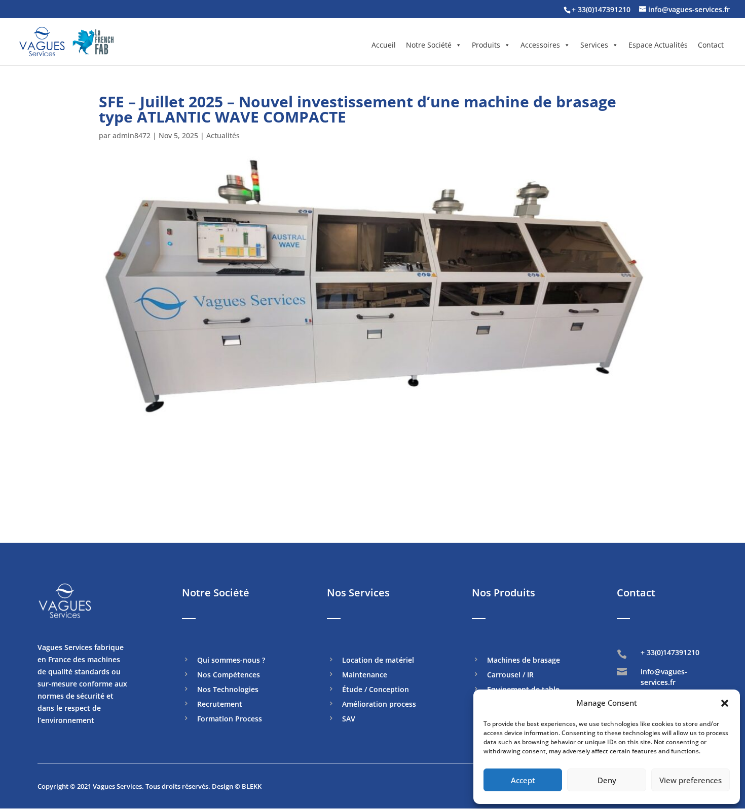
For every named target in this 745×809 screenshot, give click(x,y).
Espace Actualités (658, 45)
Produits (486, 45)
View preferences (690, 780)
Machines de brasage (523, 661)
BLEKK (252, 786)
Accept (523, 780)
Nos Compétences (228, 675)
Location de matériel (378, 661)
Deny (607, 780)
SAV (348, 719)
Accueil (383, 45)
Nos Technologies (227, 690)
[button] (725, 703)
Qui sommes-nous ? (231, 661)
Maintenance (364, 675)
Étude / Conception (375, 690)
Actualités (223, 135)
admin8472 (132, 135)
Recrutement (219, 705)
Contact (711, 45)
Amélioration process (379, 705)
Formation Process (229, 719)
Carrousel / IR (510, 675)
